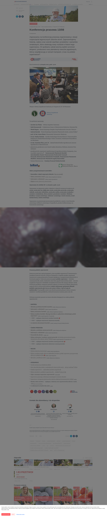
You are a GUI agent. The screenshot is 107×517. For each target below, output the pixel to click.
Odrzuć (13, 514)
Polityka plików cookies (20, 514)
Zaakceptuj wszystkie (6, 514)
